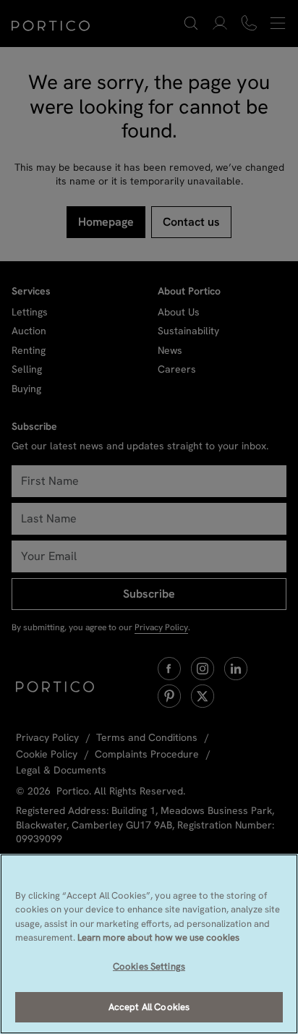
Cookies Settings (149, 966)
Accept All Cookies (149, 1007)
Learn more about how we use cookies (158, 937)
